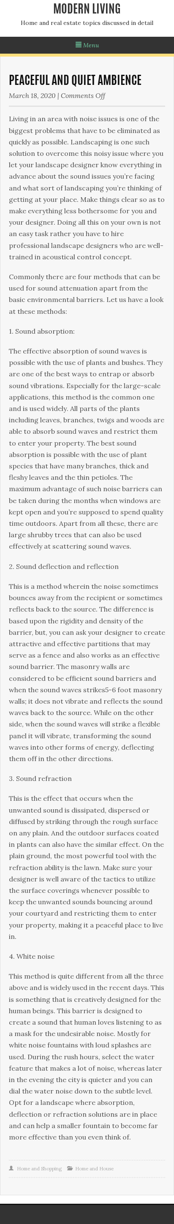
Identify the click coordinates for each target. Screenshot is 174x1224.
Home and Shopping (39, 1169)
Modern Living (87, 10)
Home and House (94, 1169)
